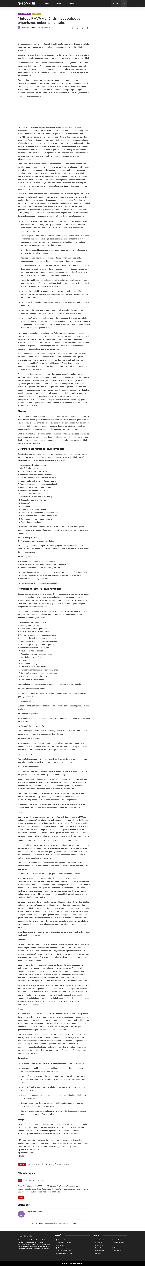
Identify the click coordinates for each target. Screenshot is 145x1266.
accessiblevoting (63, 1224)
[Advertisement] (54, 36)
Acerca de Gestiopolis (64, 1242)
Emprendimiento (100, 1250)
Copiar (21, 1197)
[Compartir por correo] (87, 28)
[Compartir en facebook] (73, 28)
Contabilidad (99, 1245)
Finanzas (98, 1253)
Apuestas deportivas (65, 1253)
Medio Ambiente (119, 1242)
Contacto (58, 3)
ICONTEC (41, 1181)
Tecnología (117, 1250)
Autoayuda (98, 1242)
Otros (115, 1245)
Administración (25, 14)
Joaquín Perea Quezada (28, 27)
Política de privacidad (64, 1250)
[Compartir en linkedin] (82, 28)
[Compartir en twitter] (78, 28)
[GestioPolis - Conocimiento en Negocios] (25, 1236)
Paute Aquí (61, 1240)
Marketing (117, 1240)
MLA (25, 1181)
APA (20, 1181)
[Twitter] (117, 3)
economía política (34, 1164)
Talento (116, 1248)
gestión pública (48, 1164)
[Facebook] (113, 3)
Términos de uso (63, 1248)
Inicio (47, 3)
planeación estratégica (64, 1164)
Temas (70, 3)
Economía (37, 14)
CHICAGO (32, 1181)
